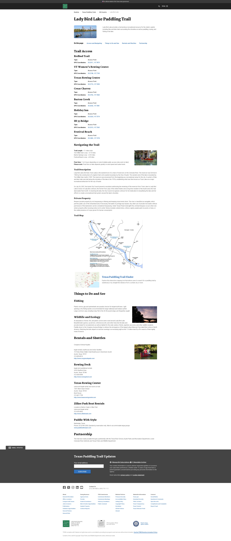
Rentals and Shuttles (129, 43)
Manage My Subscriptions (121, 462)
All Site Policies (120, 508)
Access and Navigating (94, 43)
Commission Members (104, 496)
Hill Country (103, 12)
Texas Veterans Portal (139, 508)
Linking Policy (119, 501)
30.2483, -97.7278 (94, 138)
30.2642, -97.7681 (94, 106)
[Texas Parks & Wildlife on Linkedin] (77, 487)
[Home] (65, 6)
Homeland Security (138, 499)
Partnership (143, 43)
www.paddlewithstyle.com (82, 428)
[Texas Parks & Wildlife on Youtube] (81, 487)
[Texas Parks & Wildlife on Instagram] (73, 487)
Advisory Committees (103, 501)
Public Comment (102, 504)
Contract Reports (85, 508)
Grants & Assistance (85, 501)
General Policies (67, 511)
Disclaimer (118, 506)
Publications (66, 506)
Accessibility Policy (121, 499)
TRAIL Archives (137, 501)
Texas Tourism (137, 506)
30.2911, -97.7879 (94, 62)
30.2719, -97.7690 (94, 84)
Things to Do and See (112, 43)
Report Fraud (154, 506)
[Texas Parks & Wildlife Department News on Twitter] (68, 487)
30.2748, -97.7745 (94, 73)
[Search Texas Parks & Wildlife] (159, 6)
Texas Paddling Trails (89, 12)
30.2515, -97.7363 (94, 127)
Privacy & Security (120, 496)
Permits (82, 499)
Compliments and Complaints (158, 504)
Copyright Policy (120, 504)
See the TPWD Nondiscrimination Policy (145, 532)
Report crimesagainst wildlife (144, 523)
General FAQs (66, 513)
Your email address (81, 463)
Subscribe (82, 472)
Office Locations (67, 499)
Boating (76, 12)
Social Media (154, 496)
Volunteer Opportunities (69, 508)
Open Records (155, 501)
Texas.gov (136, 496)
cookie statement (138, 475)
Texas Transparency (138, 504)
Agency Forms (84, 496)
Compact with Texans (68, 501)
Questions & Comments (157, 499)
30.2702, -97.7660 (94, 95)
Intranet (118, 511)
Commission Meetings (104, 499)
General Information (68, 496)
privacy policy (125, 475)
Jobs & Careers (67, 504)
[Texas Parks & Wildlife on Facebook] (64, 487)
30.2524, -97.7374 (94, 116)
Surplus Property (84, 506)
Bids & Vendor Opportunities (88, 504)
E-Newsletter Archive (139, 462)
